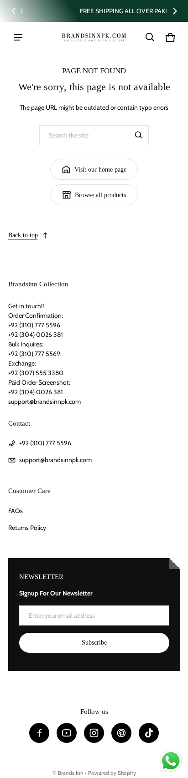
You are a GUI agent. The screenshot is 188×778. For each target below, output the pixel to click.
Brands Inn (71, 773)
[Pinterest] (121, 733)
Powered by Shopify (112, 773)
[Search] (139, 135)
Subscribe (94, 642)
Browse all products (100, 195)
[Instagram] (94, 733)
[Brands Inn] (94, 37)
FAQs (15, 511)
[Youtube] (67, 733)
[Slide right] (174, 10)
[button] (150, 37)
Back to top (23, 235)
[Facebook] (39, 733)
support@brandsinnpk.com (55, 460)
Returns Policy (27, 528)
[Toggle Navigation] (18, 37)
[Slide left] (13, 10)
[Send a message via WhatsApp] (170, 760)
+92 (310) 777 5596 (45, 443)
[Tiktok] (149, 733)
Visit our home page (100, 169)
